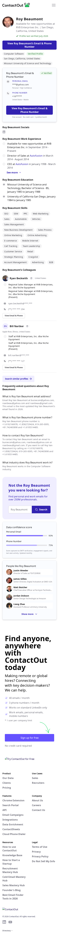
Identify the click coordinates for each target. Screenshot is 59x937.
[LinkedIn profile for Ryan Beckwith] (31, 278)
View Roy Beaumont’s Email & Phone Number (30, 110)
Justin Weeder (20, 570)
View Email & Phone (14, 315)
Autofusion (36, 155)
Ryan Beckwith (19, 278)
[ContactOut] (17, 5)
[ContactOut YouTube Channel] (10, 922)
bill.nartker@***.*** (18, 355)
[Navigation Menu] (54, 5)
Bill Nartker (17, 326)
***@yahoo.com (20, 84)
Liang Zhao (19, 604)
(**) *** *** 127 (16, 361)
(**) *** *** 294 (16, 309)
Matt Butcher (20, 587)
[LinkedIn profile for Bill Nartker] (27, 326)
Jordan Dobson (21, 596)
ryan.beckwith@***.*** (20, 303)
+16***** (17, 96)
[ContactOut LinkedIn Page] (4, 922)
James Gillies (20, 579)
